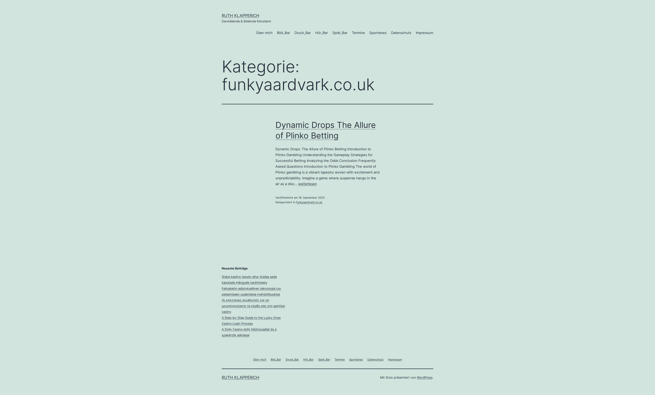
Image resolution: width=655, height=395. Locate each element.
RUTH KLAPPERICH (240, 15)
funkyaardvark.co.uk (309, 202)
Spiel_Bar (339, 33)
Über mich (264, 33)
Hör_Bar (321, 33)
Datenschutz (401, 33)
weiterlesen (307, 184)
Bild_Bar (283, 33)
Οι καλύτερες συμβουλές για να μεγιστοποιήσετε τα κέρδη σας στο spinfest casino (253, 306)
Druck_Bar (303, 33)
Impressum (424, 33)
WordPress (424, 377)
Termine (358, 33)
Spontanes (378, 33)
